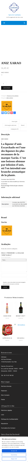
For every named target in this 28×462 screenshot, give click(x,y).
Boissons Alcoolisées (12, 96)
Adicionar (6, 88)
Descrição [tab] (14, 121)
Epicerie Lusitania (15, 15)
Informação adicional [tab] (10, 125)
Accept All (14, 450)
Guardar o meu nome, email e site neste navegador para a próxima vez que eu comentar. (14, 283)
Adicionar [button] (7, 308)
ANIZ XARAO (9, 98)
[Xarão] (6, 106)
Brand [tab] (22, 125)
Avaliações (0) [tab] (14, 129)
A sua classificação (6, 257)
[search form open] (24, 23)
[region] (14, 449)
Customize (14, 454)
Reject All (14, 458)
